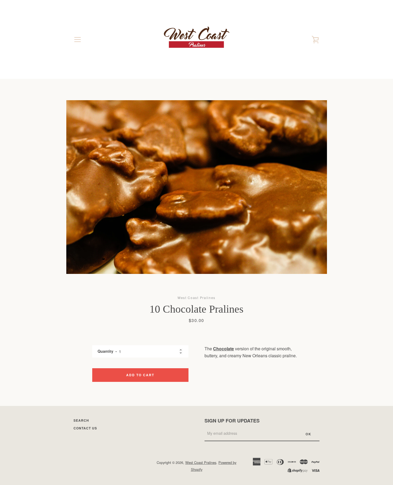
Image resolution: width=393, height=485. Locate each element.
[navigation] (77, 39)
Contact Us (85, 428)
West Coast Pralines (200, 462)
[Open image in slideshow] (196, 187)
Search (81, 420)
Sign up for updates (232, 420)
